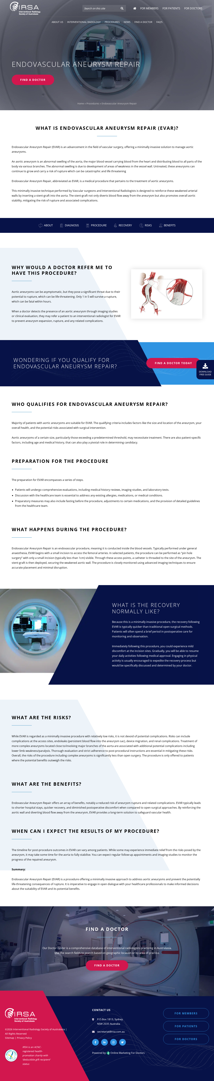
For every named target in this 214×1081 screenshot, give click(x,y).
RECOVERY (125, 225)
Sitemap (9, 1037)
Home (80, 103)
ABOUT (48, 225)
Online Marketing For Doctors (127, 1052)
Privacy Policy (24, 1037)
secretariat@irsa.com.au (111, 1031)
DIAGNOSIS (71, 225)
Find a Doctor (107, 965)
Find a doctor (33, 80)
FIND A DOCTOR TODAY (173, 363)
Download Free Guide (205, 373)
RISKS (148, 225)
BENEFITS (170, 225)
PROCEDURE (98, 225)
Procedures (92, 103)
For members (186, 1013)
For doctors (186, 1039)
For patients (186, 1026)
